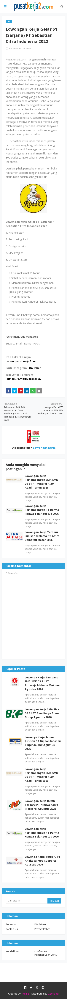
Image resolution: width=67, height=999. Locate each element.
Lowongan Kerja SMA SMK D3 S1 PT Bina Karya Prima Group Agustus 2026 (42, 713)
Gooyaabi (53, 993)
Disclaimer (40, 924)
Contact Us (12, 929)
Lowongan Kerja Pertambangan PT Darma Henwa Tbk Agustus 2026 (42, 509)
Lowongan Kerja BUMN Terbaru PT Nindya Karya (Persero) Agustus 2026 (41, 804)
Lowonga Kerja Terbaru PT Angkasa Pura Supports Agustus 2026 (42, 860)
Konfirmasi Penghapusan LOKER (46, 953)
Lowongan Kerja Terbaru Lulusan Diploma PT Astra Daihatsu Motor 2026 (42, 536)
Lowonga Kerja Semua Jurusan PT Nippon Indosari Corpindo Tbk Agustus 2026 (43, 743)
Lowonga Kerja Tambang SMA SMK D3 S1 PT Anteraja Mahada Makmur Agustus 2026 (42, 683)
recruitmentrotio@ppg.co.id (22, 336)
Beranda (11, 924)
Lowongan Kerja (43, 447)
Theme (25, 993)
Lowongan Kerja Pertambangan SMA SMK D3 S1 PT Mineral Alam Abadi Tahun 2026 (41, 774)
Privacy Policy (42, 929)
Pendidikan (12, 951)
